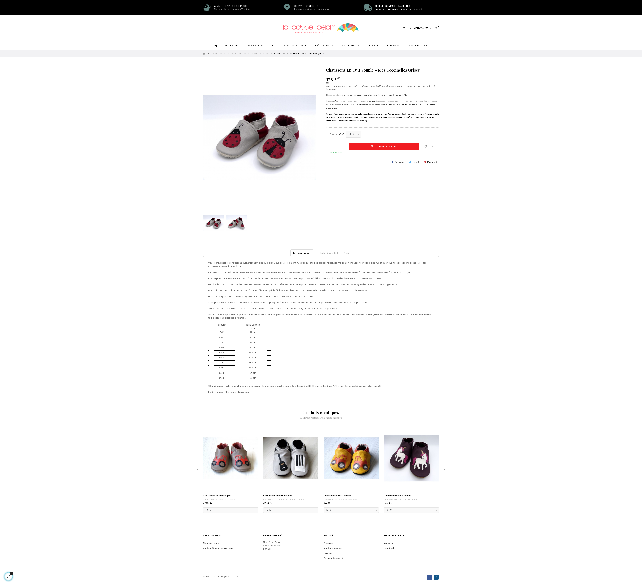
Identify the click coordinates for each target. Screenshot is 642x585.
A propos (328, 543)
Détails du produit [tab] (327, 253)
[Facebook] (429, 577)
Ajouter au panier (385, 146)
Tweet (416, 162)
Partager (399, 162)
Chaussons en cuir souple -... (218, 496)
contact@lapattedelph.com (218, 548)
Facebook (389, 548)
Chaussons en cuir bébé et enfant (220, 499)
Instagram (389, 543)
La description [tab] (301, 253)
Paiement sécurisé (333, 558)
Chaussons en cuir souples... (278, 496)
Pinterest (432, 162)
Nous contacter (211, 543)
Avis (346, 253)
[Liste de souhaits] (425, 146)
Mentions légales (333, 548)
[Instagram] (436, 577)
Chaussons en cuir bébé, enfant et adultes (284, 499)
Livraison (328, 553)
